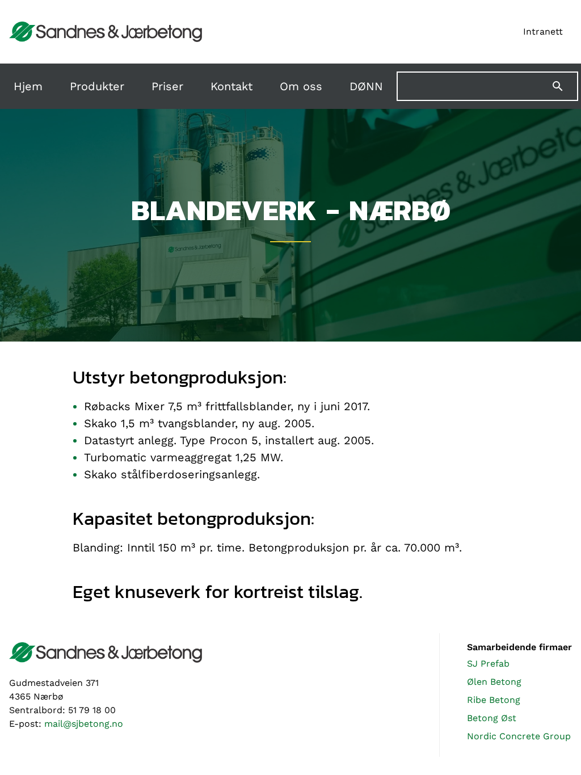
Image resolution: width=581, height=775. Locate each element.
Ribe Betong (493, 699)
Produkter (97, 86)
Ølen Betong (494, 681)
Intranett (543, 31)
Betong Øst (491, 718)
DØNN (366, 86)
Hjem (28, 86)
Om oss (301, 86)
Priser (167, 86)
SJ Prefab (488, 663)
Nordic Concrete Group (519, 736)
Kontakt (231, 86)
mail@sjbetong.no (83, 723)
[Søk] (564, 86)
